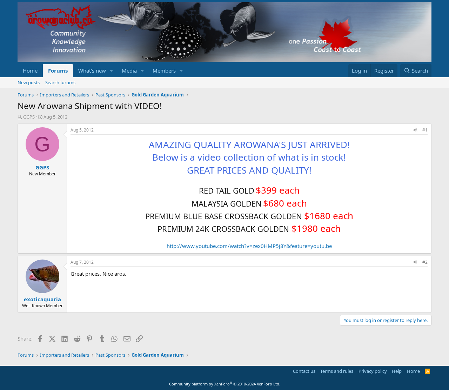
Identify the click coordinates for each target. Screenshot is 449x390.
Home (30, 70)
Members (164, 70)
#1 (425, 130)
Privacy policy (372, 371)
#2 (425, 262)
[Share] (415, 130)
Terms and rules (336, 371)
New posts (29, 82)
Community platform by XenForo (224, 383)
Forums (58, 70)
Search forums (60, 82)
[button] (111, 70)
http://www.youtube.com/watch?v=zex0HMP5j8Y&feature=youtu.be (249, 245)
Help (397, 371)
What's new (92, 70)
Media (129, 70)
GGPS (29, 117)
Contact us (304, 371)
